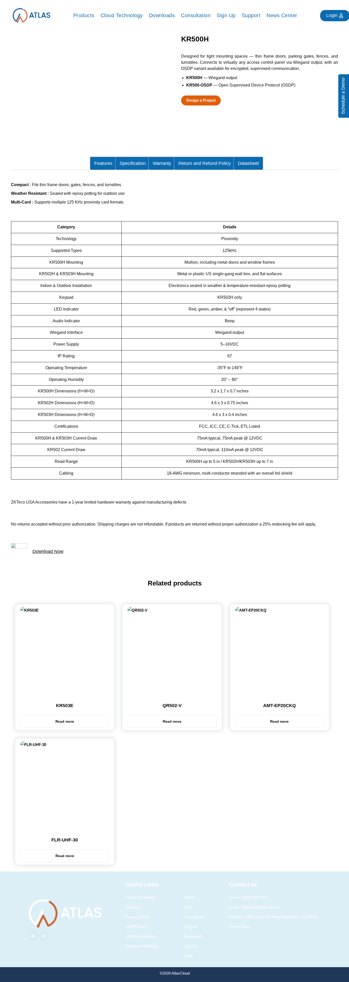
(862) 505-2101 (255, 897)
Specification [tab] (133, 163)
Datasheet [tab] (248, 163)
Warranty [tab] (162, 163)
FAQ (188, 907)
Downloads (162, 15)
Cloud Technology (122, 15)
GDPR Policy (137, 926)
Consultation (196, 15)
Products (84, 15)
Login (188, 956)
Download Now (47, 551)
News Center (281, 15)
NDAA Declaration (141, 936)
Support (251, 15)
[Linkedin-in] (44, 936)
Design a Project (201, 100)
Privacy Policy (138, 917)
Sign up (226, 15)
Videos (189, 897)
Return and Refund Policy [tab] (204, 163)
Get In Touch (239, 926)
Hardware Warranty (142, 946)
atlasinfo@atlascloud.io (260, 907)
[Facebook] (33, 936)
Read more (64, 721)
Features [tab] (103, 163)
